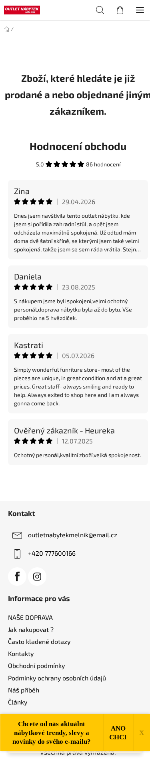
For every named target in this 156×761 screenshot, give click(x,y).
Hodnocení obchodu (78, 146)
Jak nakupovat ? (31, 629)
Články (17, 702)
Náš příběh (23, 690)
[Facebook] (17, 576)
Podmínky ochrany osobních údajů (57, 678)
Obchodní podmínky (36, 665)
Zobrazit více (78, 482)
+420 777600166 (52, 553)
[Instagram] (37, 576)
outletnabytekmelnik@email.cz (72, 534)
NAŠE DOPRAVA (30, 617)
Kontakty (21, 653)
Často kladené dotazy (39, 641)
